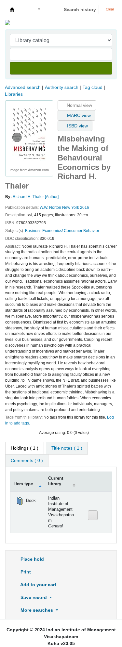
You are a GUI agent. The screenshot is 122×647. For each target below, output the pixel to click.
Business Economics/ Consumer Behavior (62, 230)
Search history (80, 9)
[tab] (67, 448)
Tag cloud (92, 87)
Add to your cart (37, 584)
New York (70, 207)
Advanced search (23, 87)
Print (25, 571)
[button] (23, 10)
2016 (84, 207)
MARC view (78, 115)
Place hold (31, 559)
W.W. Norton (50, 207)
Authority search (61, 87)
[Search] (61, 68)
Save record (33, 597)
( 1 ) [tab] (24, 448)
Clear (109, 9)
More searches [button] (36, 610)
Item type (23, 484)
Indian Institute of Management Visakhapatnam (12, 9)
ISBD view (77, 125)
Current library (55, 481)
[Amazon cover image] (29, 134)
